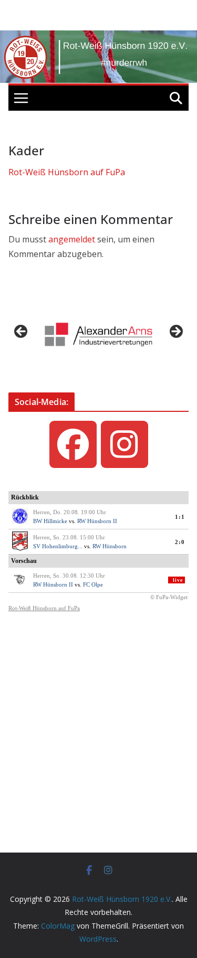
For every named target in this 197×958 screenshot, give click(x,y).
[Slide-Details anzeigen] (98, 334)
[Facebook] (73, 444)
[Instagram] (124, 444)
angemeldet (71, 239)
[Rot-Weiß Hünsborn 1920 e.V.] (98, 38)
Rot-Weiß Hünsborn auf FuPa (66, 172)
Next (175, 332)
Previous (21, 332)
